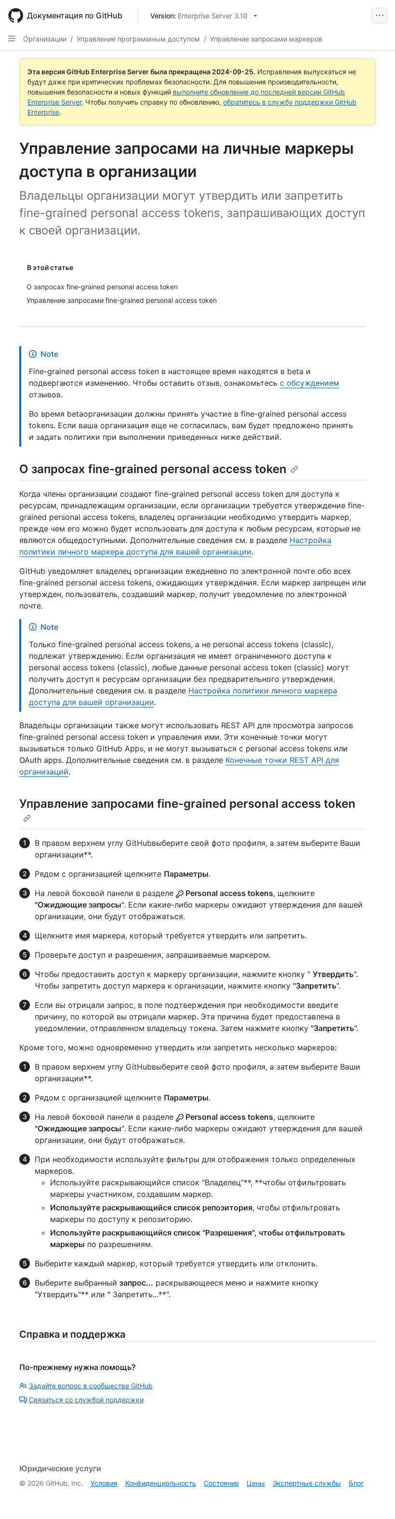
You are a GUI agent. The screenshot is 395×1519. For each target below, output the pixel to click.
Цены (256, 1483)
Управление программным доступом (138, 39)
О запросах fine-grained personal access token (153, 469)
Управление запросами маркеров (266, 39)
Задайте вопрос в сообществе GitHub (91, 1386)
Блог (356, 1483)
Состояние (221, 1483)
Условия (104, 1483)
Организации (44, 39)
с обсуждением (309, 383)
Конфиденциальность (160, 1483)
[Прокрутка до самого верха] (373, 1497)
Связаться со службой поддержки (86, 1400)
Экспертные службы (307, 1483)
